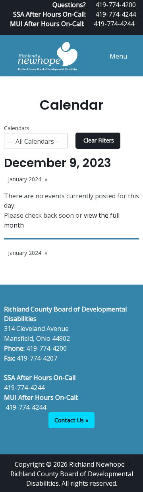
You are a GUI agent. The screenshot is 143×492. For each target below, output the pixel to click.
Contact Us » (71, 420)
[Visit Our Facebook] (110, 31)
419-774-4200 (46, 348)
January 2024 (24, 179)
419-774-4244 (115, 14)
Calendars (16, 128)
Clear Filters (98, 140)
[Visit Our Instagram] (136, 31)
